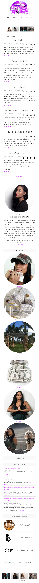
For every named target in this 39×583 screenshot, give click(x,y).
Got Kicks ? (19, 40)
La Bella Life (19, 421)
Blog (14, 17)
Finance (19, 387)
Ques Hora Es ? (19, 61)
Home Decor (19, 320)
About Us (29, 17)
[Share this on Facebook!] (24, 45)
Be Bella (19, 286)
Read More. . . (8, 56)
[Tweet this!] (28, 45)
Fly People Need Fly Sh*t (19, 131)
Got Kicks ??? (19, 87)
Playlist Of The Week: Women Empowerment (15, 478)
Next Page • (19, 176)
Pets (19, 455)
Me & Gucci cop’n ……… (19, 153)
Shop (19, 22)
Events (21, 17)
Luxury (20, 354)
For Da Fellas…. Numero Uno (19, 110)
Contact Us (19, 244)
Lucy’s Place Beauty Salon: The (12, 468)
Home (9, 17)
